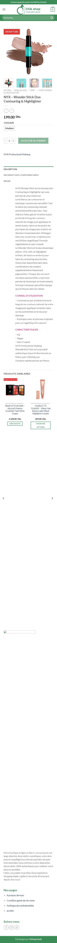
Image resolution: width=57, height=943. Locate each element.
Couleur (9, 123)
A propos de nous (15, 895)
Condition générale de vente (21, 900)
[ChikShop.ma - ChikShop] (28, 9)
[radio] (9, 128)
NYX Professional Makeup (17, 154)
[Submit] (51, 17)
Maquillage (20, 90)
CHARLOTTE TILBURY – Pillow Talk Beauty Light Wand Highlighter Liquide (41, 410)
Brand (7, 181)
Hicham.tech (35, 939)
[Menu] (4, 9)
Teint (33, 90)
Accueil (8, 90)
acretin (10, 910)
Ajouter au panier (33, 140)
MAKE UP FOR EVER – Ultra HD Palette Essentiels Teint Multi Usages (15, 410)
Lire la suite (15, 423)
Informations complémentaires (21, 175)
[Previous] (8, 51)
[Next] (48, 51)
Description (10, 169)
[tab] (28, 169)
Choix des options (40, 425)
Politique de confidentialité (20, 905)
